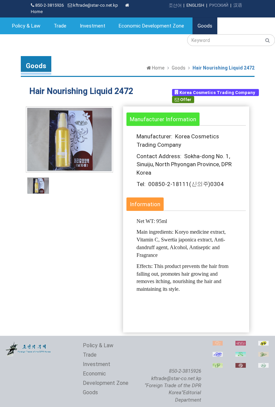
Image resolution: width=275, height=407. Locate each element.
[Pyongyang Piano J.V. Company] (218, 355)
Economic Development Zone (151, 26)
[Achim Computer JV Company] (218, 344)
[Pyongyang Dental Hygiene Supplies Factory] (240, 355)
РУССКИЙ (218, 5)
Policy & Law (26, 26)
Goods (205, 26)
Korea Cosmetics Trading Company (217, 92)
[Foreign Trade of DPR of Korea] (28, 344)
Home (158, 68)
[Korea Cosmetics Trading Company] (240, 344)
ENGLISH (195, 5)
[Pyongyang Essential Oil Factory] (218, 366)
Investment (92, 26)
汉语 (237, 5)
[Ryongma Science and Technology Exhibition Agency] (263, 355)
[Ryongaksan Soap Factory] (263, 366)
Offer (185, 99)
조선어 (174, 5)
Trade (60, 26)
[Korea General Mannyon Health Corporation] (240, 366)
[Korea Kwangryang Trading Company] (263, 344)
